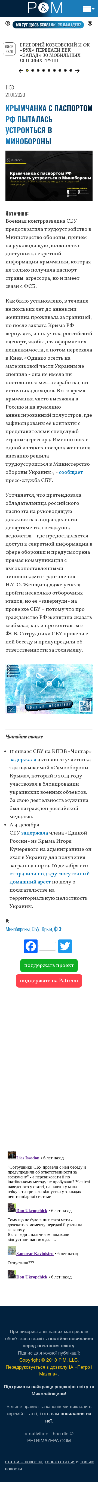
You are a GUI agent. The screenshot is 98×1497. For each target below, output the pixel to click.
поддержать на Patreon (49, 981)
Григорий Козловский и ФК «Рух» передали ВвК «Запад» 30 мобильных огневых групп (55, 52)
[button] (20, 70)
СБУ (35, 929)
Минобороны (17, 929)
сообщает (71, 472)
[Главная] (45, 7)
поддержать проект (49, 965)
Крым (47, 929)
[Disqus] (49, 1066)
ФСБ (58, 929)
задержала (23, 760)
